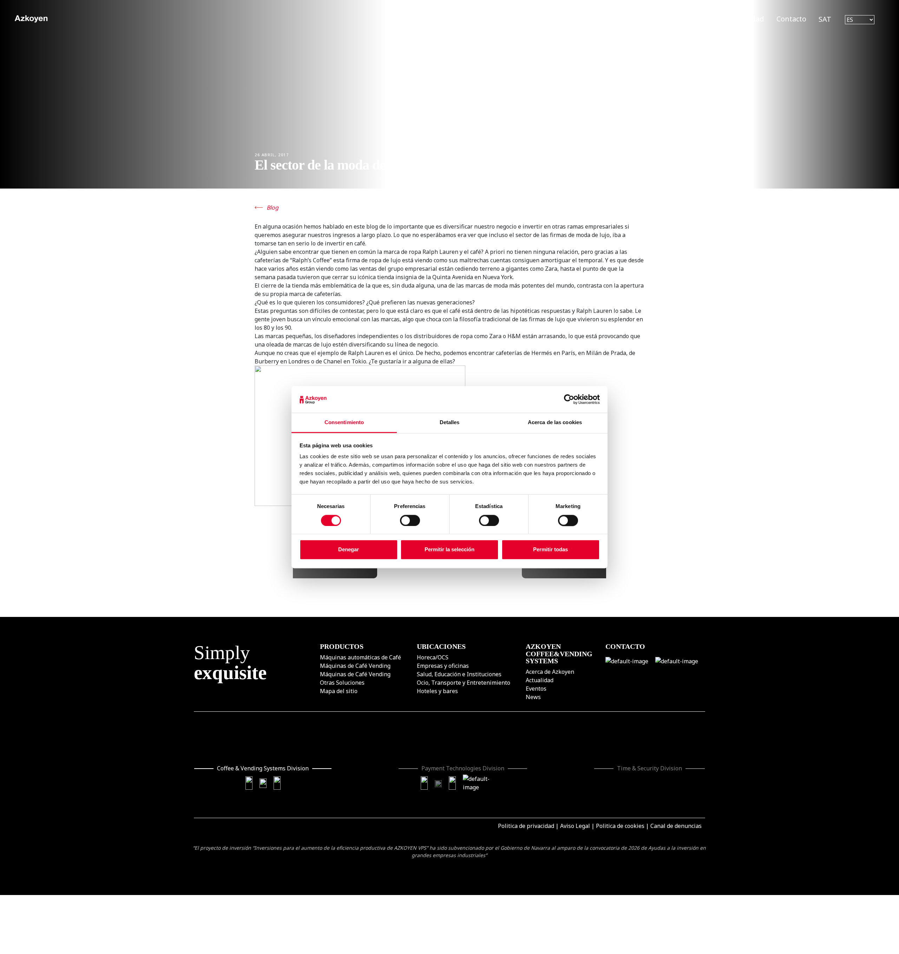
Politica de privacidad (526, 826)
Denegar (348, 550)
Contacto (791, 19)
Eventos (536, 688)
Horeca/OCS (432, 657)
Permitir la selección (449, 550)
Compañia (699, 19)
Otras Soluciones (342, 682)
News (533, 697)
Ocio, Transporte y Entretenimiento (463, 682)
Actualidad (746, 19)
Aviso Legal (575, 826)
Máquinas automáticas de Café (360, 657)
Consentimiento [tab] (344, 423)
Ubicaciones (649, 19)
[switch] (410, 520)
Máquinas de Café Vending (355, 666)
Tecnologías (596, 19)
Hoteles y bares (437, 691)
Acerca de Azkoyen (550, 672)
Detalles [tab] (450, 423)
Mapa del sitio (338, 691)
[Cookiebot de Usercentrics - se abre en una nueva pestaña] (569, 399)
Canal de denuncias (676, 826)
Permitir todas (550, 550)
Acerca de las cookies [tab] (555, 423)
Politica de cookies (620, 826)
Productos (547, 19)
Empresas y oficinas (443, 666)
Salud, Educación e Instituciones (459, 674)
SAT (825, 19)
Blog (272, 207)
